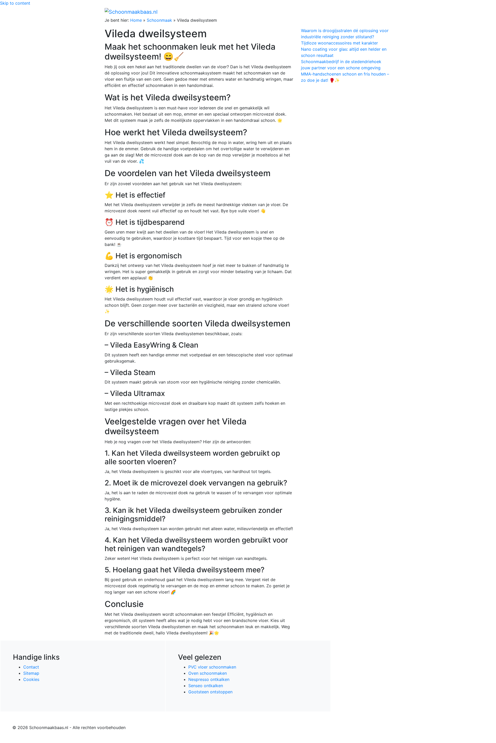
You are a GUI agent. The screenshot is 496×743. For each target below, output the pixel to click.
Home (282, 11)
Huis (313, 11)
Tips (385, 11)
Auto (329, 11)
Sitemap (31, 673)
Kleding (346, 11)
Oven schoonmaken (207, 673)
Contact (31, 667)
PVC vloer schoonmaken (212, 667)
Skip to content (15, 3)
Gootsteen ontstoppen (210, 691)
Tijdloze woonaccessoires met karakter (339, 43)
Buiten (298, 11)
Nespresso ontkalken (208, 679)
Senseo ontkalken (205, 685)
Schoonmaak (159, 20)
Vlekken (369, 11)
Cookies (31, 679)
